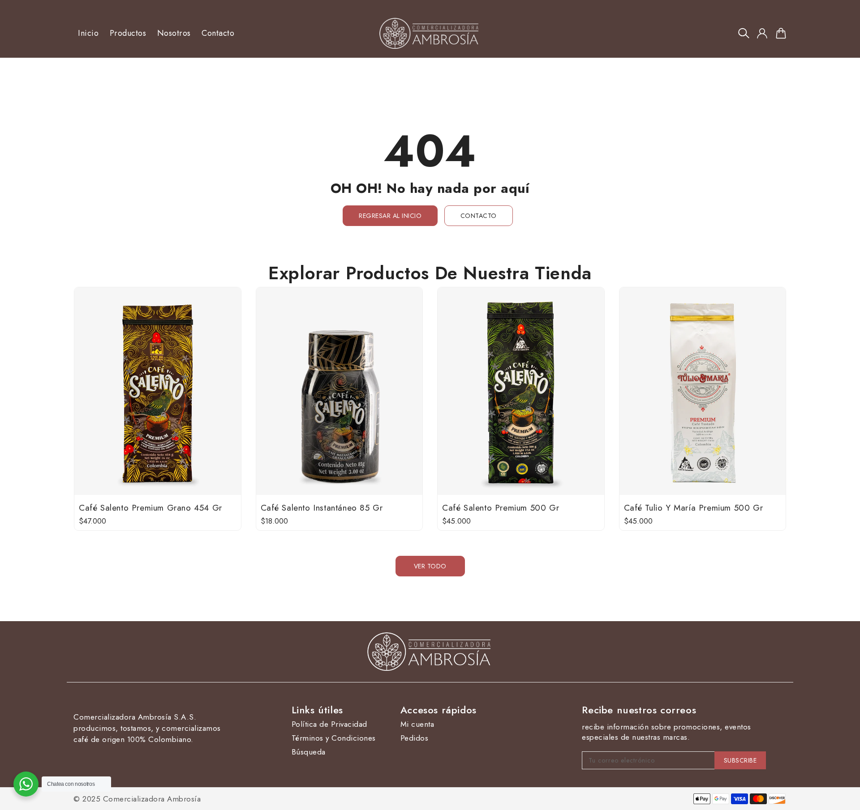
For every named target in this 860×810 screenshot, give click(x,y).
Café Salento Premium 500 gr (500, 508)
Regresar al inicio (390, 215)
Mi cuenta (417, 724)
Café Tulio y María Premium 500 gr (693, 508)
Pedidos (414, 738)
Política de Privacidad (329, 724)
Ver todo (430, 566)
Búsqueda (309, 752)
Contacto (478, 215)
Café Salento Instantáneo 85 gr (322, 508)
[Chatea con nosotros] (26, 784)
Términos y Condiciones (334, 738)
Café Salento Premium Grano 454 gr (150, 508)
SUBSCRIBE (740, 760)
